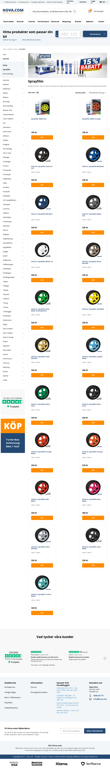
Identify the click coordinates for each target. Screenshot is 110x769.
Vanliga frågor (10, 692)
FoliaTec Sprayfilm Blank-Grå (92, 215)
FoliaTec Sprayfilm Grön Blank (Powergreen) (40, 310)
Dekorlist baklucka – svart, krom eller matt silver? (68, 711)
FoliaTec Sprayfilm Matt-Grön (40, 405)
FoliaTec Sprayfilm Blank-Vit (42, 262)
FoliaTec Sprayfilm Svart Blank (91, 548)
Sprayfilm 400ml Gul (38, 119)
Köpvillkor (9, 702)
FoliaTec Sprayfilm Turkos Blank (41, 595)
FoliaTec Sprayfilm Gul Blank (93, 309)
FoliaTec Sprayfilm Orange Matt (92, 452)
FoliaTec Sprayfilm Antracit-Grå (42, 167)
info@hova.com (100, 699)
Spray (16, 49)
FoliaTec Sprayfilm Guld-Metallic (40, 357)
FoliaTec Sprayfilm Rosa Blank (91, 500)
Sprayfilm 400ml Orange (91, 119)
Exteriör (10, 49)
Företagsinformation (39, 692)
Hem (4, 49)
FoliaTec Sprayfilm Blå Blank (93, 166)
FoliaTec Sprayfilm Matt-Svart (91, 405)
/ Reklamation (15, 697)
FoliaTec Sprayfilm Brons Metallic (91, 262)
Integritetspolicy (11, 708)
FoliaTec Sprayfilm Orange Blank (41, 452)
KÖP (42, 137)
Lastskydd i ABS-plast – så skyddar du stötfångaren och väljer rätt (67, 697)
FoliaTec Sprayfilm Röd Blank (40, 500)
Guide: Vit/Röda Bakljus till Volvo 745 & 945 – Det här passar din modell (68, 705)
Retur (7, 697)
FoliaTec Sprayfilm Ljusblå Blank (92, 357)
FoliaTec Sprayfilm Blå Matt (41, 214)
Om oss (34, 687)
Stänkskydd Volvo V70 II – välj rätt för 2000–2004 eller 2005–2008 (67, 690)
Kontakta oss (10, 687)
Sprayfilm (22, 49)
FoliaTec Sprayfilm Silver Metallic (40, 548)
